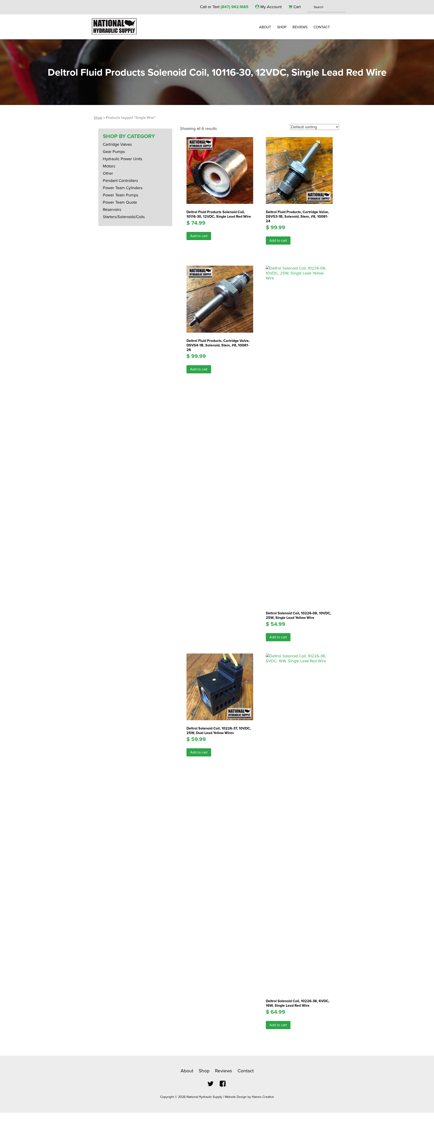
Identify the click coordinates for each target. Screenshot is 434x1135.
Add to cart (199, 236)
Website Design (236, 1097)
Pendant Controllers (120, 180)
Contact (322, 27)
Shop (281, 27)
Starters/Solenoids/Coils (124, 216)
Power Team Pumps (120, 195)
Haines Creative (263, 1097)
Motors (109, 166)
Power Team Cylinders (122, 187)
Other (108, 173)
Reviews (299, 27)
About (265, 27)
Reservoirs (112, 209)
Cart (296, 6)
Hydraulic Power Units (122, 158)
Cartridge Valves (117, 144)
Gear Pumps (114, 151)
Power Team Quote (120, 202)
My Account (270, 6)
